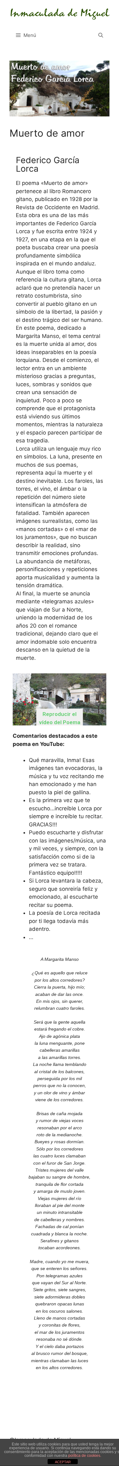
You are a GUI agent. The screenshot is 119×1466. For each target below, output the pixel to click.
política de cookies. (84, 1455)
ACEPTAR (63, 1462)
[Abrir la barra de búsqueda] (100, 35)
